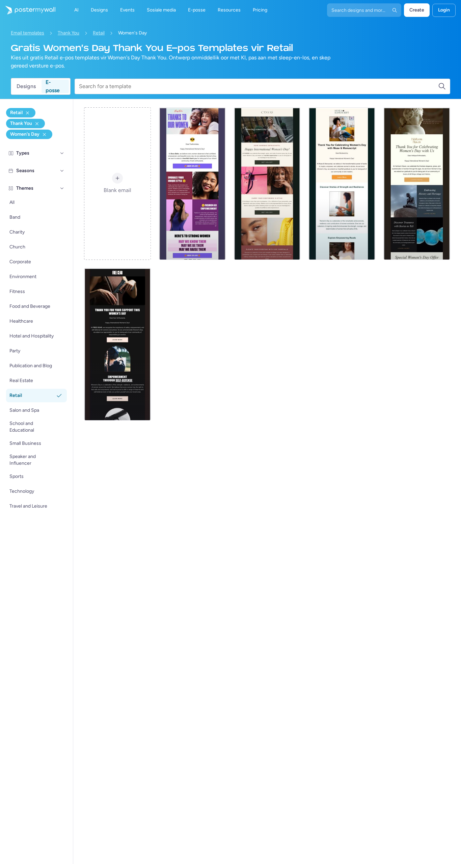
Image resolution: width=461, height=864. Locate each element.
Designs (26, 86)
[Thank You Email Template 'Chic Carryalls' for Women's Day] (267, 183)
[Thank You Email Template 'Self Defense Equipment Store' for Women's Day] (117, 344)
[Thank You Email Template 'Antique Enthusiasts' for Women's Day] (416, 183)
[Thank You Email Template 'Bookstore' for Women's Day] (341, 183)
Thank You (68, 33)
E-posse (53, 86)
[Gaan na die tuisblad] (27, 10)
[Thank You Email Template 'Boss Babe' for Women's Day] (192, 183)
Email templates (27, 33)
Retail (99, 33)
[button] (62, 153)
